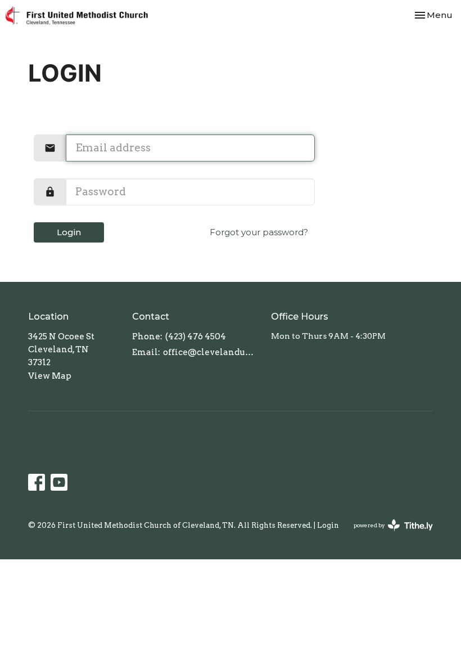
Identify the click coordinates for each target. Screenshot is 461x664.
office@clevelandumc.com (211, 352)
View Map (49, 376)
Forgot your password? (259, 232)
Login (69, 232)
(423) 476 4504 (195, 336)
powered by (387, 535)
